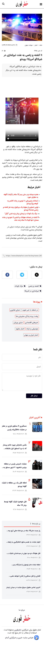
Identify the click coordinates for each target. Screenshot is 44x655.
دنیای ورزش (18, 322)
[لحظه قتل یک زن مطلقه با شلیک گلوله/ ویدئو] (37, 484)
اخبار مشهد (20, 328)
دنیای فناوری (15, 310)
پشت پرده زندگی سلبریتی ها (27, 316)
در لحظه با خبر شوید (30, 310)
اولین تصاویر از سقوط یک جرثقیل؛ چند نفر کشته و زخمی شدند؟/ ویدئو (20, 208)
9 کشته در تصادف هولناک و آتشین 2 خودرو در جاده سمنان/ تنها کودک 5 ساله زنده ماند (20, 219)
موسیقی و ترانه (32, 328)
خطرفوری (17, 629)
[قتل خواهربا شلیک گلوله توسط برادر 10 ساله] (37, 503)
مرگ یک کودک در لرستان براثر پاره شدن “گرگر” (21, 213)
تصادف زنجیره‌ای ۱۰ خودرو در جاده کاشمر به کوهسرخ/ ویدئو (22, 202)
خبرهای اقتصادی (31, 322)
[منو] (41, 4)
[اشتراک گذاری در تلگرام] (22, 275)
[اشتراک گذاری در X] (36, 275)
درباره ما (22, 610)
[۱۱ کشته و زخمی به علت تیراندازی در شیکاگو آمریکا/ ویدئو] (22, 27)
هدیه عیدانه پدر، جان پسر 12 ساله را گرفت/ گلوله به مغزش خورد (21, 196)
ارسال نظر (34, 395)
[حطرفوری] (22, 4)
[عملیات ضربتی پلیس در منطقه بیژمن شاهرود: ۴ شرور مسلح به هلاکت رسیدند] (37, 465)
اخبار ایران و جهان (31, 335)
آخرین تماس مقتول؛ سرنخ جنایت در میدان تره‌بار (23, 587)
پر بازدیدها (36, 523)
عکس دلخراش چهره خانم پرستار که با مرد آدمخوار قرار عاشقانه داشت (15, 449)
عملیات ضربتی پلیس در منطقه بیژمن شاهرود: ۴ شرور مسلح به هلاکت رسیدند (15, 467)
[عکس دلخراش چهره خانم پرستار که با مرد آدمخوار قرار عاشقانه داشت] (37, 446)
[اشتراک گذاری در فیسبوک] (7, 275)
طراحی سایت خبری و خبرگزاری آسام (19, 637)
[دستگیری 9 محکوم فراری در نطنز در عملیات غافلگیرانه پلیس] (37, 427)
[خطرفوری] (22, 619)
